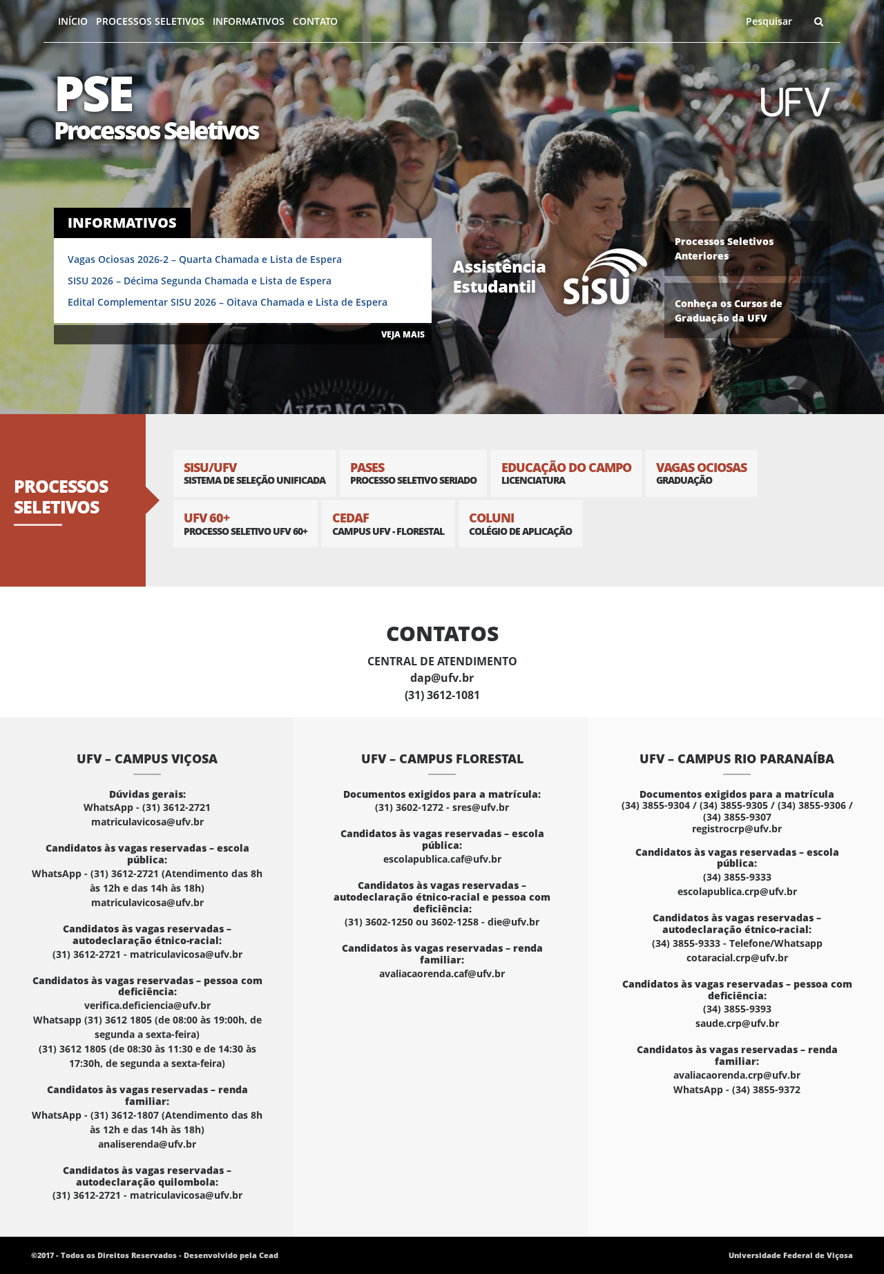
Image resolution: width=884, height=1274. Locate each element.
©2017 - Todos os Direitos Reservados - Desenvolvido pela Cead (154, 1255)
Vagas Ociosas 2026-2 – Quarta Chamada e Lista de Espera (205, 259)
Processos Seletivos (150, 21)
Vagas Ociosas (701, 473)
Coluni (520, 523)
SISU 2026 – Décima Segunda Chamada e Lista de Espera (200, 280)
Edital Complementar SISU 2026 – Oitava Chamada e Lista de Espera (227, 301)
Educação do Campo (566, 473)
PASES (413, 473)
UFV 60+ (245, 523)
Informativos (249, 21)
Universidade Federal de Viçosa (791, 1255)
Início (73, 21)
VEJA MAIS (403, 334)
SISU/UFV (254, 473)
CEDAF (388, 523)
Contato (315, 21)
